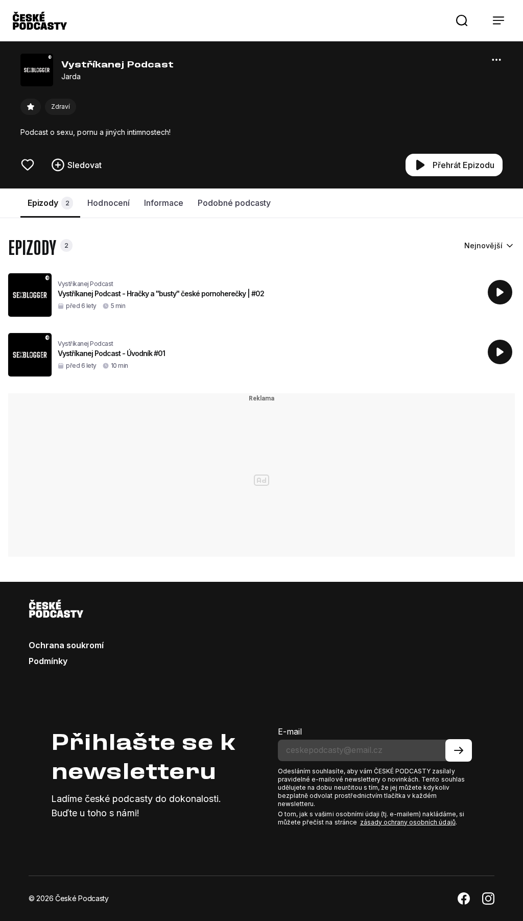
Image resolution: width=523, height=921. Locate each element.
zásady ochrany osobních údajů (408, 822)
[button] (461, 20)
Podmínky (48, 661)
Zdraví (60, 106)
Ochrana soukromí (66, 645)
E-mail (290, 731)
